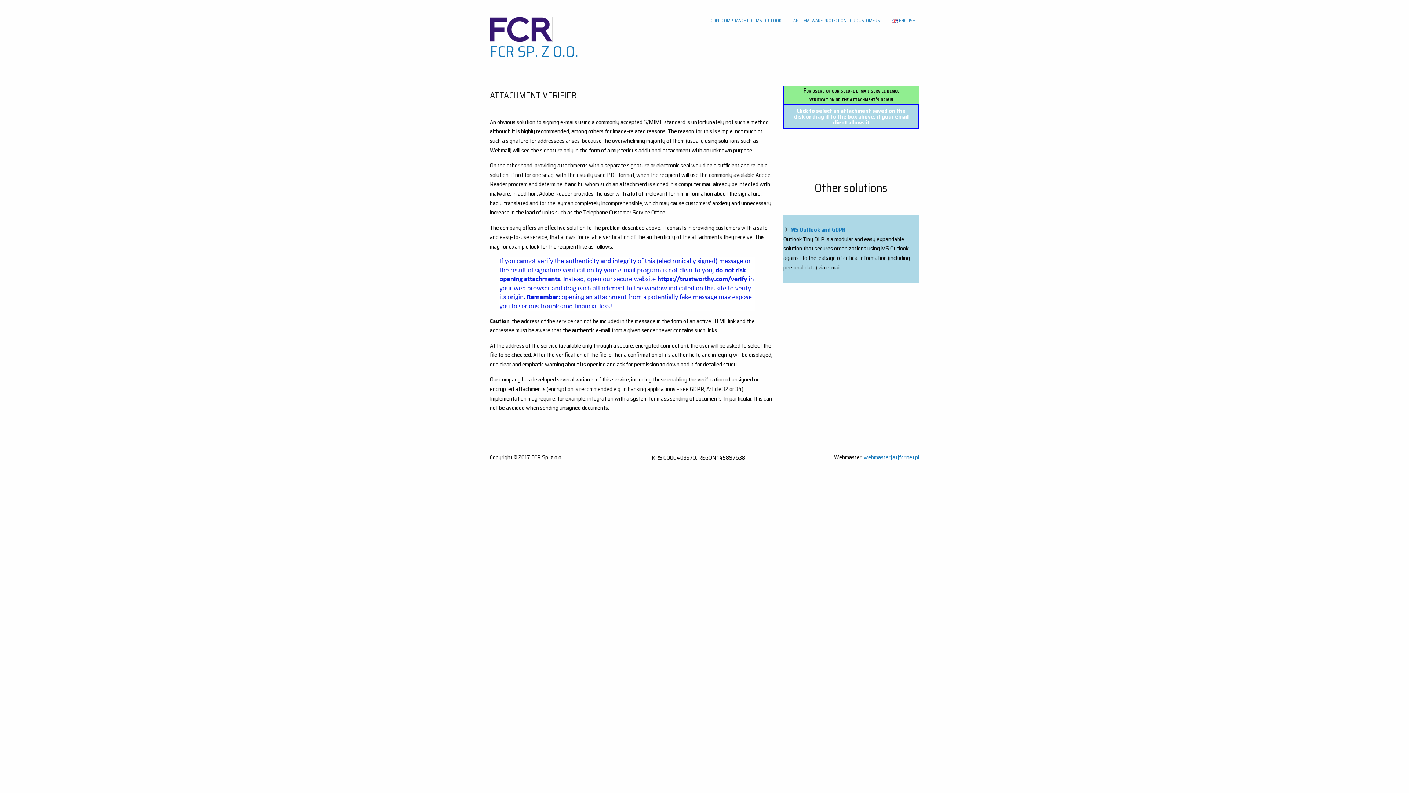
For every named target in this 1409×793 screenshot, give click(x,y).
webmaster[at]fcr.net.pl (891, 457)
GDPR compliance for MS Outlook (746, 20)
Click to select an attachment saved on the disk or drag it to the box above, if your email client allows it (851, 116)
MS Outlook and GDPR (817, 229)
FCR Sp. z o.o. (534, 51)
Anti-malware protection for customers (836, 20)
